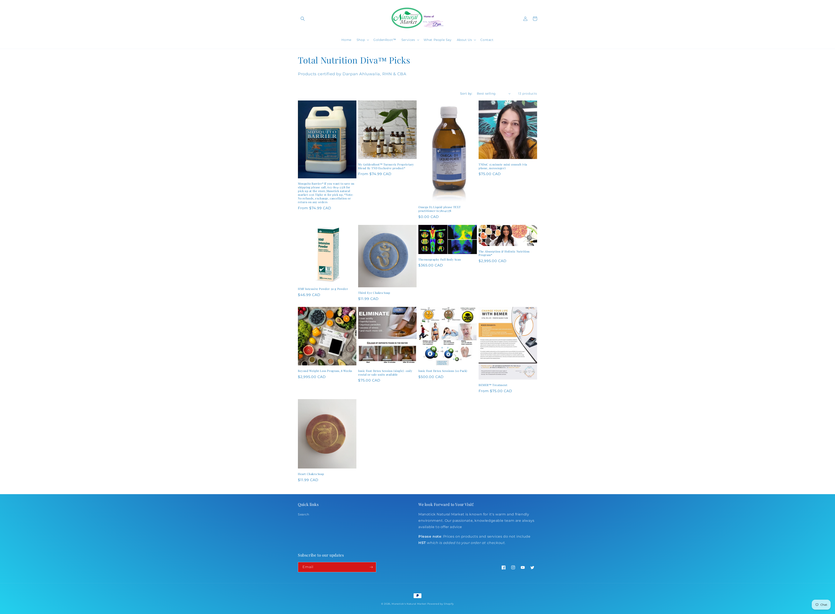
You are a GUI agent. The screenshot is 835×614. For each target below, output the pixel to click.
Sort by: (466, 93)
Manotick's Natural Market (409, 603)
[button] (302, 18)
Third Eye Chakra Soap (374, 292)
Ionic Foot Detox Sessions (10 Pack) (442, 371)
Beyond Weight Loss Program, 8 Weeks (325, 371)
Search (303, 514)
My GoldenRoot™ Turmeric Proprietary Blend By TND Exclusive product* (386, 166)
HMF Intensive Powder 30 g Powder (323, 289)
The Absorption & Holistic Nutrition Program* (504, 253)
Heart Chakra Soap (311, 474)
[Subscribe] (371, 567)
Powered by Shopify (440, 603)
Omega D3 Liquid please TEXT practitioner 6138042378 (439, 208)
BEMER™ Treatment (493, 385)
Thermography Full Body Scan (439, 259)
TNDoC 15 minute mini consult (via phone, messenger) (503, 166)
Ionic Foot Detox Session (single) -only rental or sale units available (385, 372)
